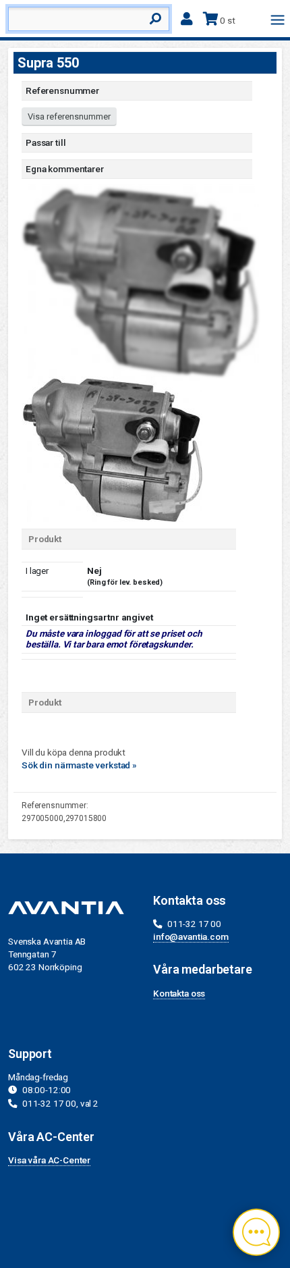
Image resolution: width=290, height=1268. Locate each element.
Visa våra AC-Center (49, 1160)
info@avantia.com (191, 936)
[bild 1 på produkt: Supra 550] (140, 280)
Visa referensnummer (69, 116)
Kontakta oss (179, 993)
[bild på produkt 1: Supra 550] (112, 448)
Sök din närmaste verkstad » (79, 765)
